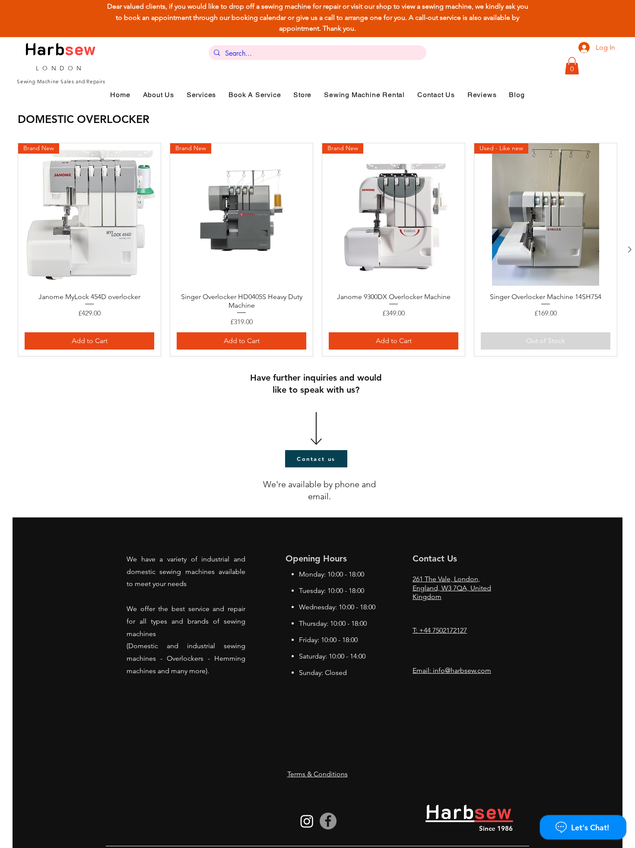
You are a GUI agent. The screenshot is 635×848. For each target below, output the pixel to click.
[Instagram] (306, 821)
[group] (317, 249)
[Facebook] (328, 821)
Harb (45, 49)
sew (81, 49)
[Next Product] (630, 249)
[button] (572, 66)
